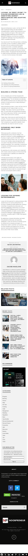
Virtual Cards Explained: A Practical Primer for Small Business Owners (17, 318)
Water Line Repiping (14, 244)
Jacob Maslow (7, 21)
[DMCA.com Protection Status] (12, 496)
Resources (5, 429)
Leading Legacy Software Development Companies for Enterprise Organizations (15, 328)
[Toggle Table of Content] (23, 80)
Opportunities (6, 419)
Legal (4, 408)
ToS (20, 527)
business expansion (6, 237)
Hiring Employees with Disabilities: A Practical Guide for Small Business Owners (17, 337)
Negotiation (5, 415)
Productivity (5, 425)
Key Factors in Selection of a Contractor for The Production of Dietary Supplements (14, 250)
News (4, 417)
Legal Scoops (5, 273)
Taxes (4, 435)
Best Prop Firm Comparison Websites (15, 355)
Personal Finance (6, 423)
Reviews (4, 431)
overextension (20, 136)
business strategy (17, 237)
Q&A (4, 427)
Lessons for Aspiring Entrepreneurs (12, 86)
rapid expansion (17, 212)
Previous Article (14, 242)
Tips (4, 437)
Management (6, 410)
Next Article (14, 247)
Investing (5, 406)
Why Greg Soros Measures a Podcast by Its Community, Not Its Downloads (17, 346)
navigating (20, 162)
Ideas (4, 402)
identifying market (5, 34)
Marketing (5, 412)
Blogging (5, 396)
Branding (5, 398)
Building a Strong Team (9, 83)
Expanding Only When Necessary (11, 84)
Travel (4, 441)
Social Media (5, 433)
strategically (9, 207)
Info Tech (5, 404)
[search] (24, 507)
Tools (4, 439)
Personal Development (8, 421)
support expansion (5, 99)
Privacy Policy (12, 527)
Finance (4, 400)
